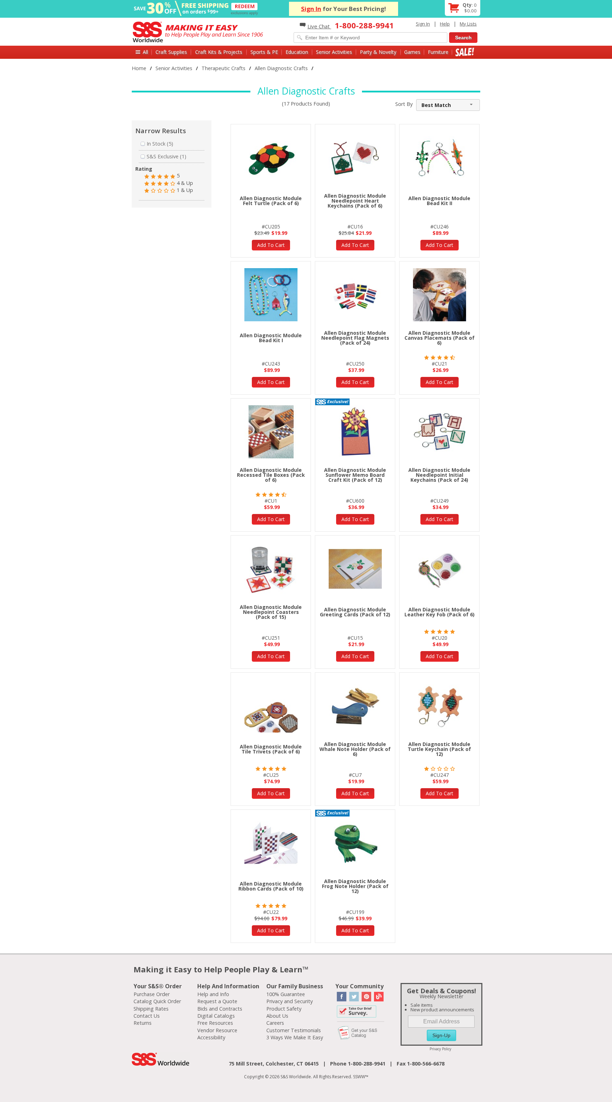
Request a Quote (217, 1001)
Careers (275, 1022)
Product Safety (283, 1008)
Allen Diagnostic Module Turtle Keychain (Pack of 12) (439, 749)
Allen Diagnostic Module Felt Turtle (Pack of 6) (271, 201)
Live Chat (319, 26)
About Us (277, 1015)
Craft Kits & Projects (218, 52)
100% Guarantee (285, 994)
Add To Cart (271, 245)
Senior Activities (334, 52)
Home (139, 68)
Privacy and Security (289, 1001)
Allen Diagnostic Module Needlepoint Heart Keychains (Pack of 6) (355, 200)
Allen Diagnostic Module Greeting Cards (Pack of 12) (355, 612)
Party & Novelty (378, 52)
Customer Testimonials (293, 1030)
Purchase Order (152, 994)
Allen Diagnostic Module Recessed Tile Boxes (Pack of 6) (271, 475)
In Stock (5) (160, 143)
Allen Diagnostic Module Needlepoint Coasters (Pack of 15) (271, 612)
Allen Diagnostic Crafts (281, 68)
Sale (465, 52)
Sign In (311, 9)
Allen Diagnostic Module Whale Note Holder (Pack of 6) (355, 749)
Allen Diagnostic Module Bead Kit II (439, 201)
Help (445, 24)
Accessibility (211, 1037)
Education (296, 52)
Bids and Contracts (219, 1008)
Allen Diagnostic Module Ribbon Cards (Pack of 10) (271, 886)
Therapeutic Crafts (223, 68)
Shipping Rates (151, 1008)
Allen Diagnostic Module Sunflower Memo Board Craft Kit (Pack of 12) (355, 475)
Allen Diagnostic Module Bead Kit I (271, 338)
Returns (143, 1022)
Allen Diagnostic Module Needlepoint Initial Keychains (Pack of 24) (439, 475)
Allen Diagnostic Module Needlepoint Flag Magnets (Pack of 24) (355, 337)
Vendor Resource (217, 1030)
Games (412, 52)
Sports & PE (264, 52)
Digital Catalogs (216, 1015)
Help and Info (213, 994)
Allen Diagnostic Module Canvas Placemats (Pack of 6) (439, 337)
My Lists (468, 24)
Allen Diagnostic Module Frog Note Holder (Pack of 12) (355, 886)
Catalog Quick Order (157, 1001)
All (145, 52)
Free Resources (215, 1022)
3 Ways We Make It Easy (294, 1037)
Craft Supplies (171, 52)
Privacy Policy (440, 1048)
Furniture (438, 52)
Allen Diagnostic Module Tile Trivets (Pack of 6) (271, 749)
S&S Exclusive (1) (166, 156)
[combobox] (448, 105)
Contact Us (147, 1015)
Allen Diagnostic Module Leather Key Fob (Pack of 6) (439, 612)
